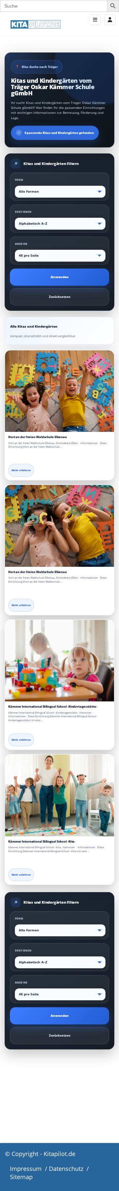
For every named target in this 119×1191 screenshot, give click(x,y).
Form (19, 179)
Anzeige (21, 243)
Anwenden (60, 277)
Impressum (26, 1169)
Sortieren (23, 211)
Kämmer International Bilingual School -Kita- (41, 841)
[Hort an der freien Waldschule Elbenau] (59, 391)
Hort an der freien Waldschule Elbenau (37, 437)
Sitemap (21, 1177)
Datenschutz (66, 1169)
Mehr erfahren (21, 470)
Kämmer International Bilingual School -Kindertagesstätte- (52, 706)
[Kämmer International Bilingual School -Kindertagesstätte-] (59, 661)
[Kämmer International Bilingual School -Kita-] (59, 795)
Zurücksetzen (59, 297)
